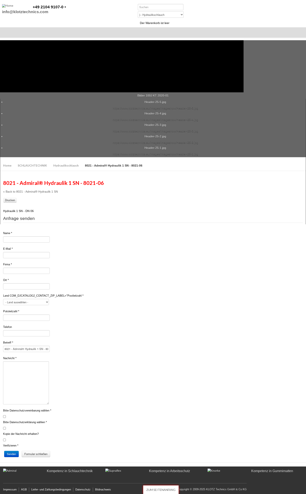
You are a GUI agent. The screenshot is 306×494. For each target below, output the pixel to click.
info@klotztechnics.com (25, 12)
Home (7, 165)
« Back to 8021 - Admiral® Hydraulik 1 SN (30, 191)
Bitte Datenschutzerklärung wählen (25, 422)
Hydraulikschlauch (66, 165)
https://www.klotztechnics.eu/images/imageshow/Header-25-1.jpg (155, 154)
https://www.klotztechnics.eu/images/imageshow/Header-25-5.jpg (155, 108)
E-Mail (8, 248)
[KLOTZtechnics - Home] (7, 6)
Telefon (7, 326)
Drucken (10, 200)
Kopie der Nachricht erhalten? (21, 433)
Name (7, 233)
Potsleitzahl (11, 311)
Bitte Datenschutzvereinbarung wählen (27, 410)
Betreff (8, 342)
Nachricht (9, 358)
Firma (7, 264)
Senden (11, 454)
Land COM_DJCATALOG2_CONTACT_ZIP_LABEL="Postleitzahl (43, 295)
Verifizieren (10, 445)
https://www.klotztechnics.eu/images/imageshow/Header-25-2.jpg (155, 142)
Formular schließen (35, 454)
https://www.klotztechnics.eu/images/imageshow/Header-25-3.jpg (155, 131)
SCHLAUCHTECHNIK (32, 165)
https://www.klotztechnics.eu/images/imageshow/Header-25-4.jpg (155, 119)
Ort (6, 280)
